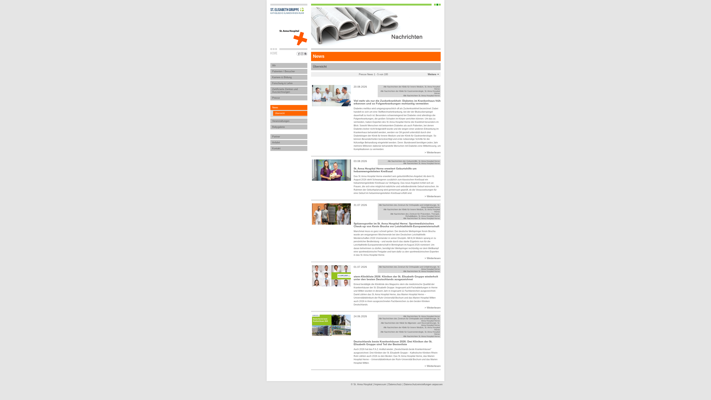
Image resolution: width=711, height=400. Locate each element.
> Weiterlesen (433, 152)
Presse (276, 97)
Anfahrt (276, 142)
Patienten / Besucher (283, 71)
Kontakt (276, 148)
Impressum (380, 384)
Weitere (432, 74)
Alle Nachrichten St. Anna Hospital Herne (421, 95)
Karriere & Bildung (282, 77)
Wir (274, 65)
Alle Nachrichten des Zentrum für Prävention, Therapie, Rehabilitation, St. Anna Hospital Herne (415, 215)
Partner (276, 136)
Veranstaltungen (280, 121)
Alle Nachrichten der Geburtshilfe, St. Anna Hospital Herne (414, 161)
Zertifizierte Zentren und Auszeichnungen (285, 90)
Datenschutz (395, 384)
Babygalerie (278, 127)
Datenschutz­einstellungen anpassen (423, 384)
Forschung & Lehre (282, 83)
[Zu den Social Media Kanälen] (302, 54)
